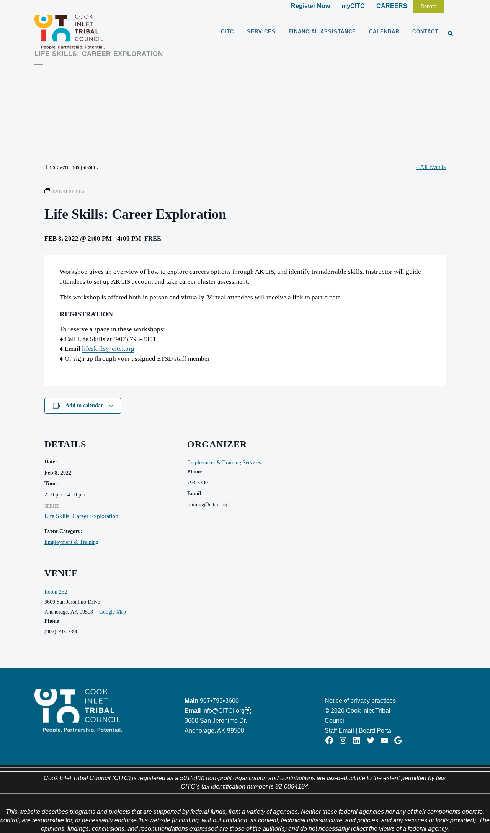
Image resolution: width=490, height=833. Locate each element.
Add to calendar (84, 405)
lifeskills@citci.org (108, 348)
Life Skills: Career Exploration (81, 516)
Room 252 (55, 592)
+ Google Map (110, 612)
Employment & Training (71, 542)
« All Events (431, 167)
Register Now (310, 6)
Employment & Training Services (224, 462)
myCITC (353, 6)
